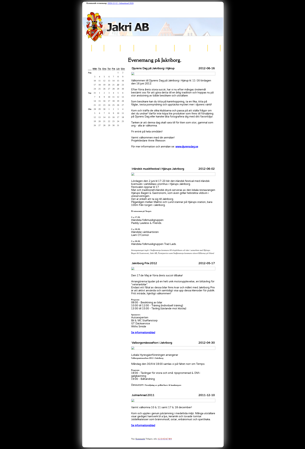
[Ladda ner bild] (173, 74)
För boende (182, 48)
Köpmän (214, 48)
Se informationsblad (143, 332)
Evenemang (112, 48)
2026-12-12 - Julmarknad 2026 (121, 3)
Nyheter (98, 48)
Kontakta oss (198, 48)
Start (87, 48)
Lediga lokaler (165, 48)
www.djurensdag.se (186, 146)
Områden (127, 48)
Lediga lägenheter (145, 48)
